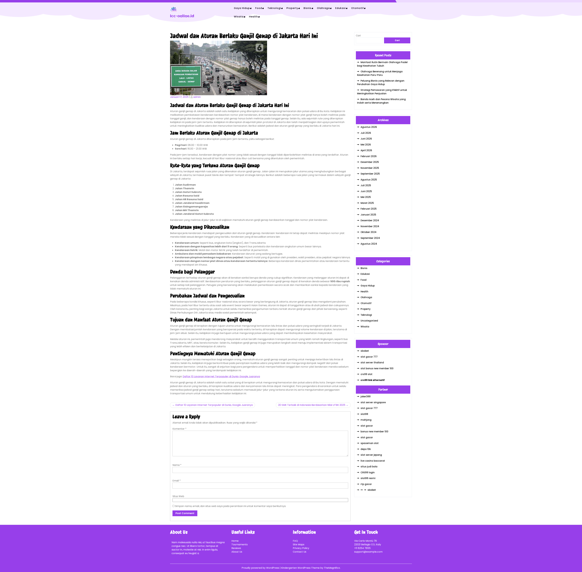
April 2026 (366, 150)
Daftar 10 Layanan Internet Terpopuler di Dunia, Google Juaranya (221, 376)
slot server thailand (372, 362)
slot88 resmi (368, 478)
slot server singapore (373, 402)
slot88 (364, 414)
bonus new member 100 (374, 431)
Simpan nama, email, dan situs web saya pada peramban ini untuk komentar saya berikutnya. (230, 506)
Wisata (239, 16)
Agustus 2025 (369, 179)
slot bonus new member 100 (377, 368)
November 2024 (370, 226)
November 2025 (370, 168)
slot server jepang (371, 454)
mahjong (366, 419)
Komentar (179, 429)
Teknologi (274, 8)
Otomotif (357, 8)
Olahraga (323, 8)
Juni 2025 (366, 191)
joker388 (366, 396)
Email (176, 480)
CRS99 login (368, 472)
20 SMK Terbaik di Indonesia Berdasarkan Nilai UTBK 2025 (311, 405)
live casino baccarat (373, 460)
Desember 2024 (370, 220)
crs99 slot (366, 374)
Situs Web (178, 496)
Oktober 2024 (368, 232)
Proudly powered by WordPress (261, 568)
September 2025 (370, 173)
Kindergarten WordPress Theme (300, 568)
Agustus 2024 (369, 243)
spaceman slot (370, 443)
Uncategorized (369, 320)
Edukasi (340, 8)
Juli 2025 (366, 185)
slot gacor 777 (369, 356)
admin (197, 97)
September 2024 (370, 238)
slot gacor (367, 425)
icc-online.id (182, 16)
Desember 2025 (370, 162)
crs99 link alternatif (373, 380)
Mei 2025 (366, 197)
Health (253, 16)
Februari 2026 (369, 156)
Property (292, 8)
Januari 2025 (368, 214)
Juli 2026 (366, 133)
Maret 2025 (367, 203)
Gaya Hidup (242, 8)
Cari (358, 35)
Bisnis (307, 8)
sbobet (365, 350)
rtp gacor (366, 484)
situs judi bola (369, 466)
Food (258, 8)
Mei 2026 (366, 144)
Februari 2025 (369, 208)
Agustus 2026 (369, 127)
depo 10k (366, 449)
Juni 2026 (366, 138)
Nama (176, 465)
